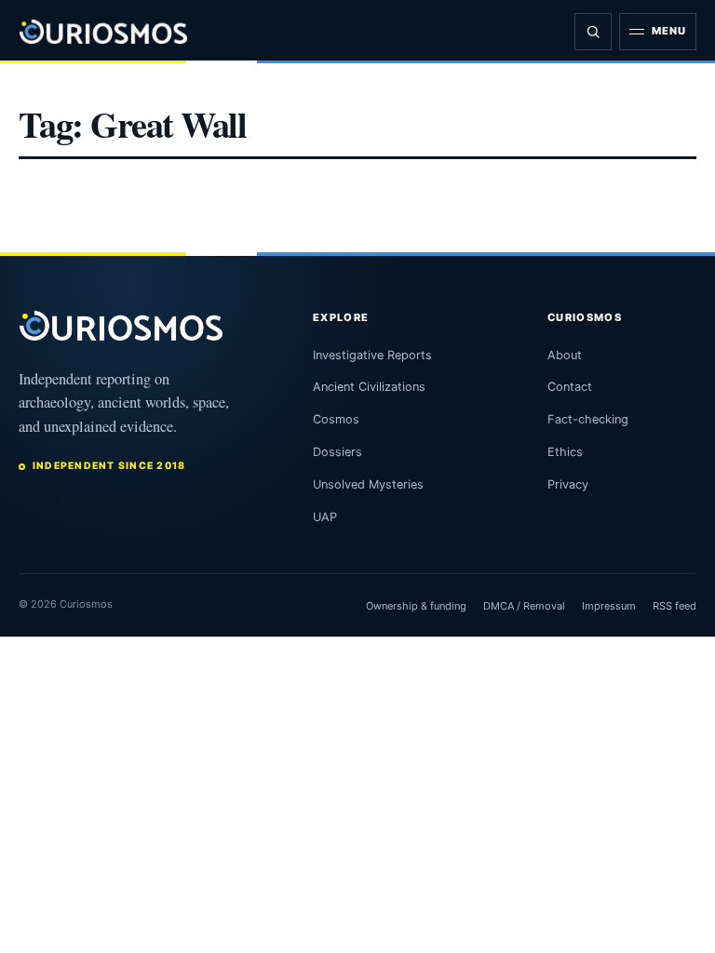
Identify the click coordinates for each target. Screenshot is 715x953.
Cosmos (336, 419)
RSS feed (674, 605)
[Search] (593, 31)
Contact (569, 387)
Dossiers (337, 452)
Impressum (609, 605)
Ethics (565, 452)
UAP (325, 517)
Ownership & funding (416, 605)
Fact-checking (587, 419)
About (564, 355)
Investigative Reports (372, 355)
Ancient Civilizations (369, 387)
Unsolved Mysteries (368, 484)
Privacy (567, 484)
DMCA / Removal (524, 605)
